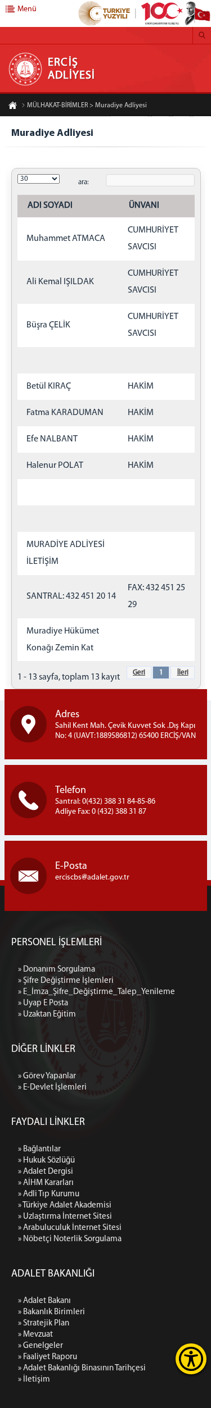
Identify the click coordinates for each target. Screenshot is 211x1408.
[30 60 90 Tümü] (38, 179)
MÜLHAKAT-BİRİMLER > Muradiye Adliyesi (87, 105)
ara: (83, 182)
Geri (139, 672)
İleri (182, 672)
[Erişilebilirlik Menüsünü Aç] (191, 1358)
